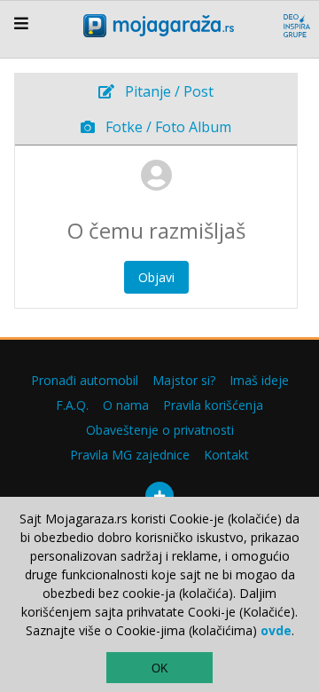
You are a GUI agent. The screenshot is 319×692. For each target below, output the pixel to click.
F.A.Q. (72, 405)
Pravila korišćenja (213, 405)
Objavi (156, 277)
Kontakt (226, 454)
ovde (276, 630)
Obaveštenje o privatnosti (160, 429)
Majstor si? (183, 380)
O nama (126, 405)
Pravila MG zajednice (130, 454)
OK (160, 668)
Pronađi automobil (84, 380)
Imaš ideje (259, 380)
